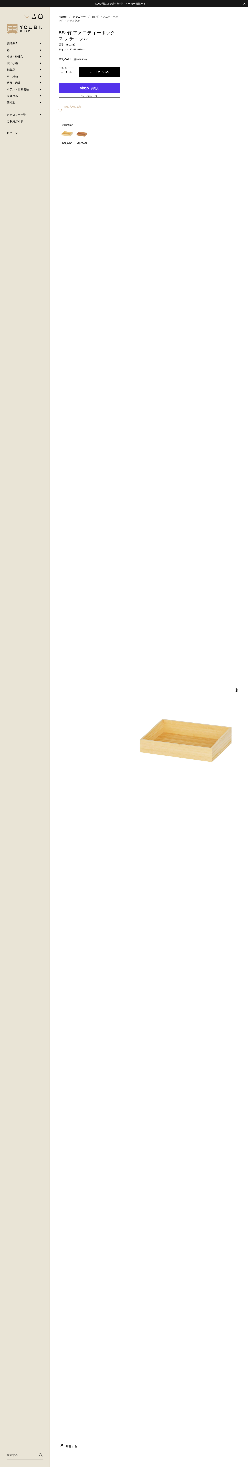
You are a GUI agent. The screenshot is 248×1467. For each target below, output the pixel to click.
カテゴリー (79, 16)
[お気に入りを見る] (27, 8)
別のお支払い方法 (89, 96)
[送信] (41, 1455)
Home (63, 16)
